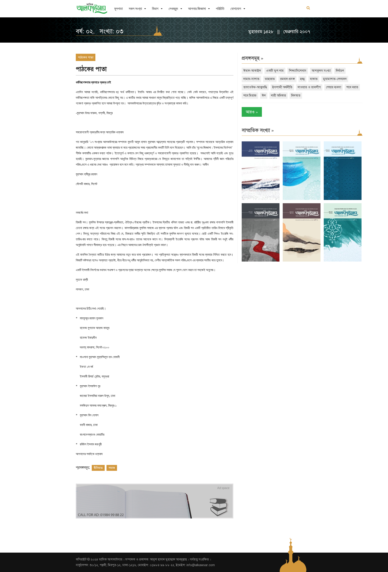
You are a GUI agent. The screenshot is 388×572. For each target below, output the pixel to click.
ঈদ (264, 96)
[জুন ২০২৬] (343, 199)
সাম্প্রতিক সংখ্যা (258, 130)
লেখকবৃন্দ (173, 8)
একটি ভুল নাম (275, 71)
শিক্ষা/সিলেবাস (297, 71)
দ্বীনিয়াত (98, 468)
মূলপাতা (118, 8)
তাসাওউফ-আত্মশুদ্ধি (255, 87)
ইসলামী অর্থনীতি (282, 87)
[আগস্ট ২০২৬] (260, 199)
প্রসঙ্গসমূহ (252, 58)
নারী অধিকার (278, 96)
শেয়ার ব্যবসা (333, 87)
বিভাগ (155, 8)
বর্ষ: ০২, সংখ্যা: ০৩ (99, 31)
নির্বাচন (340, 71)
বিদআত (295, 96)
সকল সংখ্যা (135, 8)
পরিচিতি (220, 8)
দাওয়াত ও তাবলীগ (309, 87)
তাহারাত (270, 79)
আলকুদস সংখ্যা (321, 71)
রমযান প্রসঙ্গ (287, 79)
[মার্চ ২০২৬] (343, 260)
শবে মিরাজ (249, 96)
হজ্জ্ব (302, 79)
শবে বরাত (352, 87)
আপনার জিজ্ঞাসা (197, 8)
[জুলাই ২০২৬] (302, 199)
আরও (252, 112)
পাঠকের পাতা (85, 57)
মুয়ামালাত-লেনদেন (335, 79)
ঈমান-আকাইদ (252, 71)
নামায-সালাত (251, 79)
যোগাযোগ (235, 8)
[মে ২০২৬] (260, 260)
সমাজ (112, 468)
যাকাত (314, 79)
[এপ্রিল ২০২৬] (302, 260)
